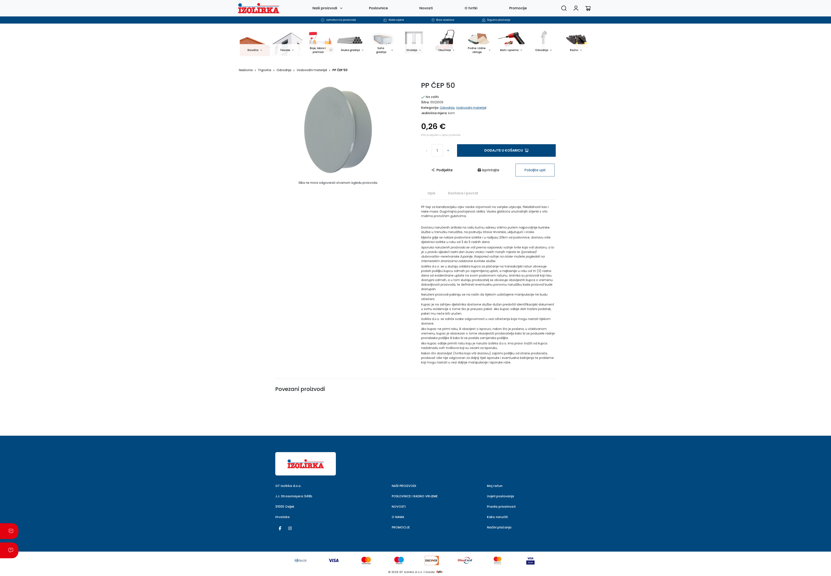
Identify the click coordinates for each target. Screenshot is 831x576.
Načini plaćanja (499, 527)
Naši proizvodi (324, 8)
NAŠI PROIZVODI (404, 486)
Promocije (518, 8)
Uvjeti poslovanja (500, 496)
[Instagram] (290, 528)
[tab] (431, 193)
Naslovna (246, 70)
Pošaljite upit (535, 170)
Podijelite (444, 170)
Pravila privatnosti (501, 506)
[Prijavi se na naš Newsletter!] (9, 531)
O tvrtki (471, 8)
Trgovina (264, 70)
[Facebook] (280, 528)
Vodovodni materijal (312, 70)
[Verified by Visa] (530, 560)
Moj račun (494, 486)
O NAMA (398, 517)
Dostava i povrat (463, 193)
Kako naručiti (497, 517)
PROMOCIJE (401, 527)
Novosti (426, 8)
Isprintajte (490, 170)
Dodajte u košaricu (503, 150)
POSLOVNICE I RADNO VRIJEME (415, 496)
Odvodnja (284, 70)
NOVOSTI (399, 506)
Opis (431, 193)
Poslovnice (378, 8)
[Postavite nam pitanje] (9, 550)
